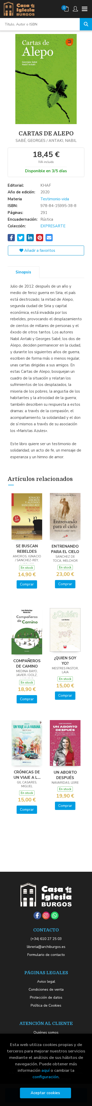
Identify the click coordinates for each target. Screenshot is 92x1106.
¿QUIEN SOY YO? (65, 660)
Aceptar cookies (45, 1092)
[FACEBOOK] (37, 915)
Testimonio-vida (54, 199)
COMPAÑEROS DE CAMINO (27, 663)
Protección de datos (46, 997)
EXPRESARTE (52, 226)
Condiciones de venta (46, 989)
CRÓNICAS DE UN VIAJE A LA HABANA (27, 775)
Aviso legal (46, 981)
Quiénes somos (46, 1032)
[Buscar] (86, 24)
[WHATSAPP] (55, 915)
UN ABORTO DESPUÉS (65, 775)
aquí (45, 1070)
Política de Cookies (46, 1005)
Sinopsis (23, 272)
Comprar (27, 584)
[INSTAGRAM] (46, 915)
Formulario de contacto (46, 954)
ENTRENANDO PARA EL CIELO (65, 549)
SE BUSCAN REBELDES (27, 548)
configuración (45, 1077)
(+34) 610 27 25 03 (46, 938)
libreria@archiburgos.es (46, 946)
